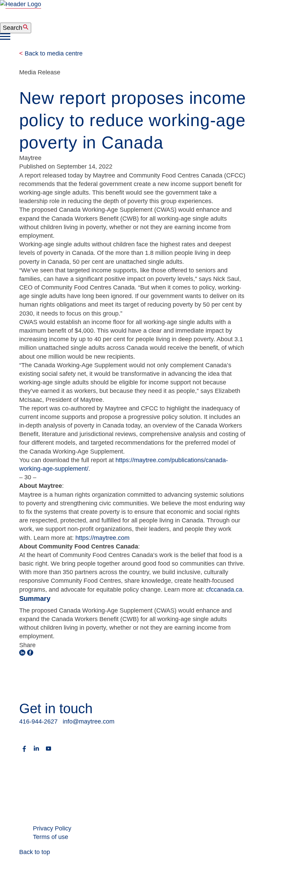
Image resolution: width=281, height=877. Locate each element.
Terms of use (50, 836)
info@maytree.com (88, 721)
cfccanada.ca (224, 589)
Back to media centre (51, 53)
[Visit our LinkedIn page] (36, 751)
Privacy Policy (52, 828)
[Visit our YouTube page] (48, 751)
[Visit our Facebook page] (24, 751)
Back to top (34, 852)
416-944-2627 (38, 721)
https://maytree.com (102, 537)
